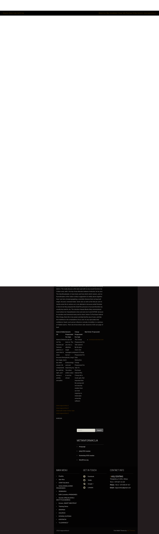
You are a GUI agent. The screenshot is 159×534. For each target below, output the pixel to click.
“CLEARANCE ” (64, 523)
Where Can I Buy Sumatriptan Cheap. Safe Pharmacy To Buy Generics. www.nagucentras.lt (128, 13)
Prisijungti (82, 447)
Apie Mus (62, 479)
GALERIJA (62, 513)
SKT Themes (131, 530)
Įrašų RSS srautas (84, 451)
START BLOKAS (64, 483)
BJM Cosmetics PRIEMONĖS (68, 494)
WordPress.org (83, 460)
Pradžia (61, 476)
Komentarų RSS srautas (86, 455)
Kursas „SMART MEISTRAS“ (68, 503)
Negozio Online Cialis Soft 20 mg (12, 13)
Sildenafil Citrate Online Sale (65, 411)
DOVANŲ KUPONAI (65, 516)
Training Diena (63, 506)
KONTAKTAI (62, 519)
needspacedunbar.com (96, 339)
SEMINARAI (62, 491)
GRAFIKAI (62, 510)
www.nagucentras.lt (62, 405)
